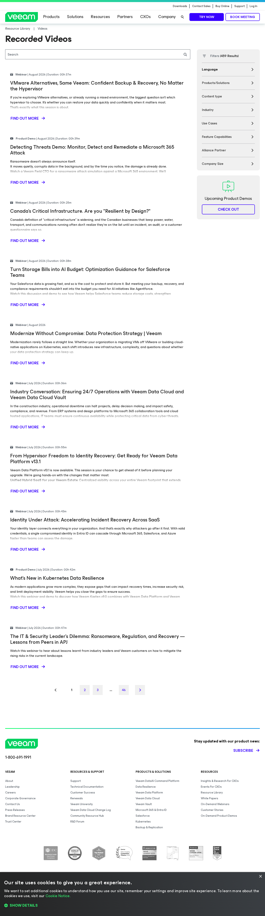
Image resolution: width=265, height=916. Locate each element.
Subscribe (243, 750)
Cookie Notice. (58, 896)
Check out (228, 209)
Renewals (76, 798)
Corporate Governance (20, 798)
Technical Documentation (87, 786)
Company (167, 16)
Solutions (75, 16)
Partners (125, 16)
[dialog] (132, 894)
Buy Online (222, 6)
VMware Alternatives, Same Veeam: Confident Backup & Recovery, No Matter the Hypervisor (97, 86)
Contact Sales (201, 6)
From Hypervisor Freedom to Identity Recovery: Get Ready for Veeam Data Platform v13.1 (93, 459)
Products (51, 16)
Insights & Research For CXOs (220, 781)
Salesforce (143, 815)
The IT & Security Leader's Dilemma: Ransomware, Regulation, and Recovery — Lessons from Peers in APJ (97, 639)
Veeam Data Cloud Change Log (90, 810)
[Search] (182, 17)
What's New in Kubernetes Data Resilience (57, 578)
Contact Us (12, 804)
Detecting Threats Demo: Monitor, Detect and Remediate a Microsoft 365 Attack (92, 150)
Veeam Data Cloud (148, 798)
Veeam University (81, 804)
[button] (132, 906)
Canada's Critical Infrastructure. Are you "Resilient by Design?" (80, 211)
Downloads (180, 6)
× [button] (260, 876)
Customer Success (82, 792)
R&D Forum (77, 821)
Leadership (12, 786)
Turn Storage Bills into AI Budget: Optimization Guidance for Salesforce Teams (90, 272)
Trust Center (13, 821)
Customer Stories (212, 810)
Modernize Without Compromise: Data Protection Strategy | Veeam (86, 333)
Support (239, 6)
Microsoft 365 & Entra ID (151, 810)
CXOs (145, 16)
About (9, 781)
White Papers (209, 798)
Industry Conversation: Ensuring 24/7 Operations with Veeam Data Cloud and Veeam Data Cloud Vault (97, 395)
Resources (100, 16)
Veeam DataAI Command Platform (157, 781)
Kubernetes (143, 821)
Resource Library (212, 792)
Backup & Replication (149, 827)
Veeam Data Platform (149, 792)
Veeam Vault (144, 804)
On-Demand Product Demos (219, 815)
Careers (10, 792)
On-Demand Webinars (215, 804)
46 (124, 690)
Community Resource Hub (87, 815)
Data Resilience (146, 786)
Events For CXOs (211, 786)
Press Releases (15, 810)
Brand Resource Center (20, 815)
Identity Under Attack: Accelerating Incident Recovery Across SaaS (85, 520)
